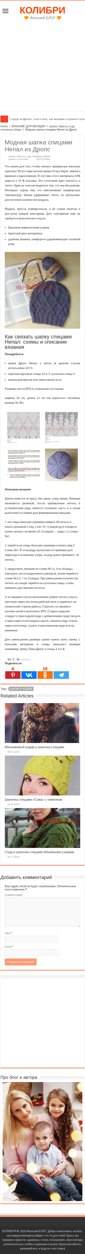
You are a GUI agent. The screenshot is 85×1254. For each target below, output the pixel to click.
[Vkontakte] (29, 672)
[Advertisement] (42, 69)
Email (9, 946)
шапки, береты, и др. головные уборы (29, 156)
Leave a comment (18, 159)
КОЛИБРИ (42, 10)
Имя (8, 933)
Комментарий (13, 894)
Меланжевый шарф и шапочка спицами (34, 747)
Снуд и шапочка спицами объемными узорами (39, 852)
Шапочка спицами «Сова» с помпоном (33, 800)
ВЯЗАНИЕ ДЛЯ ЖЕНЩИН (28, 126)
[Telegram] (61, 672)
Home (4, 126)
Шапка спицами (21, 688)
